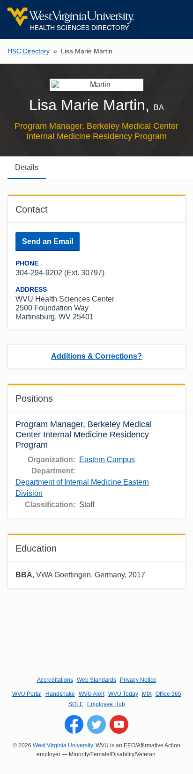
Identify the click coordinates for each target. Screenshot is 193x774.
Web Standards (96, 680)
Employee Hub (106, 704)
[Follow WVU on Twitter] (96, 724)
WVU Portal (27, 694)
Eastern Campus (107, 460)
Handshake (60, 694)
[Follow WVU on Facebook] (74, 724)
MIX (147, 694)
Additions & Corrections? (96, 356)
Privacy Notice (138, 680)
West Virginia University (63, 745)
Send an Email (47, 241)
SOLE (75, 704)
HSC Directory (28, 51)
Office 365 (168, 694)
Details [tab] (26, 167)
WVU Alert (91, 694)
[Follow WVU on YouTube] (119, 724)
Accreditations (55, 680)
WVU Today (123, 694)
